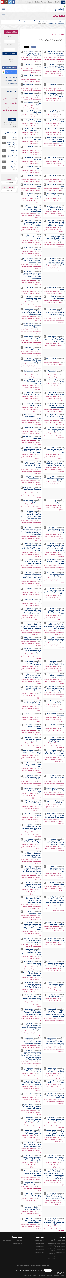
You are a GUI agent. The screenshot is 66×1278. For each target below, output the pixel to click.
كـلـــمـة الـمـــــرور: (9, 46)
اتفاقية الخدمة (29, 1270)
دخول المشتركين (9, 53)
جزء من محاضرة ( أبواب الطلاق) (33, 377)
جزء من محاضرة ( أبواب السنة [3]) (32, 143)
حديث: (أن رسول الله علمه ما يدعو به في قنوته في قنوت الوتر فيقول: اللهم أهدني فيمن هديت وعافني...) (55, 547)
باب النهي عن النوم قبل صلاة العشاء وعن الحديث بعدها (55, 194)
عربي (63, 2)
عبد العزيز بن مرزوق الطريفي (51, 57)
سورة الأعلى (14, 137)
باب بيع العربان (28, 84)
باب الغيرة (30, 175)
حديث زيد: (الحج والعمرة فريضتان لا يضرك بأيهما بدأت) (56, 675)
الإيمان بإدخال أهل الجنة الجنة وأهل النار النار (32, 802)
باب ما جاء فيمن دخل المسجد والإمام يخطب (55, 416)
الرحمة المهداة (39, 1240)
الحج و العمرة (39, 1246)
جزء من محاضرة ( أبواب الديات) (33, 117)
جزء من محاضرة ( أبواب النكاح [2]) (32, 181)
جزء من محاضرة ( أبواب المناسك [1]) (31, 163)
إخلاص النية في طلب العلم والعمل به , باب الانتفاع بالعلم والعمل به (32, 973)
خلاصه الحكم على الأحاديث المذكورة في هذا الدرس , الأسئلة (55, 1119)
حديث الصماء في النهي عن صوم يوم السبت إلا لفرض (33, 739)
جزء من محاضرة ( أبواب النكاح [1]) (55, 181)
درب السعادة (14, 161)
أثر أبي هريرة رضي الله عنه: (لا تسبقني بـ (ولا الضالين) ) (55, 53)
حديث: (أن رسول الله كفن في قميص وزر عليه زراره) (32, 360)
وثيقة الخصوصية (39, 1270)
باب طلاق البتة (28, 371)
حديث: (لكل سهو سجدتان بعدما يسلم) (33, 726)
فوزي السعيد (14, 163)
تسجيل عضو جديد (11, 80)
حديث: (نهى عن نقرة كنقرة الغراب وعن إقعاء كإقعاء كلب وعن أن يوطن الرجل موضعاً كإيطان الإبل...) (32, 576)
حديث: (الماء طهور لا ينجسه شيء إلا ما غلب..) (32, 764)
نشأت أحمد (15, 158)
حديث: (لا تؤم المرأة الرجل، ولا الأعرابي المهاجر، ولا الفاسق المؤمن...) (54, 815)
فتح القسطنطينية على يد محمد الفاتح (57, 501)
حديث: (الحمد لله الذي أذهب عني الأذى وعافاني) (32, 650)
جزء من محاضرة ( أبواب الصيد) (56, 364)
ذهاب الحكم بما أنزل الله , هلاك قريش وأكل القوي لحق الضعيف (33, 1131)
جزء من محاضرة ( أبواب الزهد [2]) (32, 134)
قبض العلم (29, 713)
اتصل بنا (22, 1270)
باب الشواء (30, 287)
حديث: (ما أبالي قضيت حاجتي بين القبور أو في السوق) (55, 478)
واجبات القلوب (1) (12, 156)
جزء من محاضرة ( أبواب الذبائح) (33, 125)
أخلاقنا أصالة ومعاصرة (9, 99)
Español (57, 2)
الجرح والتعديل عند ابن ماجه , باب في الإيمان (32, 963)
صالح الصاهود (14, 139)
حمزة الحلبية (15, 169)
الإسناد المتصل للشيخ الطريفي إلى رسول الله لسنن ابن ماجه (55, 139)
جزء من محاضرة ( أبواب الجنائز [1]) (55, 100)
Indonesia (30, 2)
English (37, 2)
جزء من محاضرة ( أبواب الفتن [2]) (55, 411)
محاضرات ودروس (60, 1243)
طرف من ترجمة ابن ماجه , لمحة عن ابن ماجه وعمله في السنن (32, 940)
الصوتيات (59, 15)
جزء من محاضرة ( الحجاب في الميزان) (31, 1047)
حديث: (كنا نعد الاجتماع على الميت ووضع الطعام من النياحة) (32, 325)
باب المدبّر (30, 146)
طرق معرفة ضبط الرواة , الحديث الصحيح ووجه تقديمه (55, 1095)
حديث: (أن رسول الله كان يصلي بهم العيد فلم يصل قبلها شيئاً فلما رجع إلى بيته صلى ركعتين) (55, 312)
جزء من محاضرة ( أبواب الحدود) (56, 117)
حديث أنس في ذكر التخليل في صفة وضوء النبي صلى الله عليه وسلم (55, 463)
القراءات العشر (39, 1252)
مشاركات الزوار (6, 1240)
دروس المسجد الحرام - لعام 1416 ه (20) (12, 143)
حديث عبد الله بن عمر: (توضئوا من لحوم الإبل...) (32, 416)
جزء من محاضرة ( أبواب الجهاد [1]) (32, 99)
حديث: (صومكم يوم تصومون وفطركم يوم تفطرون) (56, 739)
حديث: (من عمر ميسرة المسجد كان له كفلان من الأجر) (55, 574)
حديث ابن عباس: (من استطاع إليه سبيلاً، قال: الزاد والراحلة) (33, 675)
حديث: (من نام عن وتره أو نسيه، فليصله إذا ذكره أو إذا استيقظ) (32, 260)
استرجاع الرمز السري (10, 77)
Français (44, 2)
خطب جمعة (61, 1249)
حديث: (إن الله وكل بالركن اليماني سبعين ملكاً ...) (32, 702)
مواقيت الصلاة (17, 1243)
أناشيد (53, 1240)
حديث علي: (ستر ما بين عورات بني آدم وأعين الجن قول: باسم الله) (55, 662)
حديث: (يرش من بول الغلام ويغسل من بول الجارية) (32, 662)
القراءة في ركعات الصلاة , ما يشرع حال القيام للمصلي (32, 1069)
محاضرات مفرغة (60, 1246)
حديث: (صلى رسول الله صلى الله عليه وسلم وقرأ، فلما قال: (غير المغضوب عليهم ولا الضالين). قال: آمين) (31, 870)
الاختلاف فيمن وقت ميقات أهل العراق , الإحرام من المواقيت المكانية (55, 1069)
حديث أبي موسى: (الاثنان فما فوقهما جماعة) (32, 840)
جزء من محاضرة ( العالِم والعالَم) (32, 1179)
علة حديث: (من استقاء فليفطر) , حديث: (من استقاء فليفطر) (32, 1220)
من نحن (17, 1270)
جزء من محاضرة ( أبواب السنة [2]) (32, 969)
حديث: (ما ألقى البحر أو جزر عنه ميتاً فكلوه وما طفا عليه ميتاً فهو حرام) (54, 639)
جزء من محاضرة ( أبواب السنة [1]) (55, 145)
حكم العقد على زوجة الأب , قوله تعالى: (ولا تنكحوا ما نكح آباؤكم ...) (32, 1207)
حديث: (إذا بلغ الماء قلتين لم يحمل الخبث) (55, 777)
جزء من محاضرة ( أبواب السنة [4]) (32, 979)
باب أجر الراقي (28, 75)
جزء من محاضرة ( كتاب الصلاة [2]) (55, 807)
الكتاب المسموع (60, 1252)
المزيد (12, 119)
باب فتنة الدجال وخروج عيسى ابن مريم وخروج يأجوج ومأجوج (55, 405)
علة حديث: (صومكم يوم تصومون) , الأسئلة (33, 1195)
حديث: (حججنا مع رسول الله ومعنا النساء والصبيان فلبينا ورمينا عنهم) (54, 688)
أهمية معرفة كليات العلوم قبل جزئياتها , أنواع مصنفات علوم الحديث (31, 1082)
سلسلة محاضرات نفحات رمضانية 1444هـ (10, 109)
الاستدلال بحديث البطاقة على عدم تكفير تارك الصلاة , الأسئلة (32, 1144)
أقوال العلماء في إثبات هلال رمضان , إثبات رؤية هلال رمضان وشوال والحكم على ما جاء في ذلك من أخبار (55, 900)
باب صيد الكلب (51, 358)
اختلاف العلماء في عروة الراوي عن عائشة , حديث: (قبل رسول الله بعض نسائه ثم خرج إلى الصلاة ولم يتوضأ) (55, 1041)
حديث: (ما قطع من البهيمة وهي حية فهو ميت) (32, 489)
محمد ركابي (15, 152)
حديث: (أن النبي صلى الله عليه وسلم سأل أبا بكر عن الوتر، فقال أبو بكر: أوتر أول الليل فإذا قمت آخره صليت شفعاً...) (32, 275)
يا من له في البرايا (13, 167)
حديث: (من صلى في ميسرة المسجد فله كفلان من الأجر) (33, 561)
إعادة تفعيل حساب (11, 83)
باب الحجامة (52, 371)
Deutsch (50, 2)
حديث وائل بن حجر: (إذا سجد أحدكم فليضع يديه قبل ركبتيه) (55, 207)
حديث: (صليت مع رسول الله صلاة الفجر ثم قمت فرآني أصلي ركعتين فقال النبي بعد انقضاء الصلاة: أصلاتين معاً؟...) (31, 531)
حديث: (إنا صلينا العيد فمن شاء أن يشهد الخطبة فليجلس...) (32, 298)
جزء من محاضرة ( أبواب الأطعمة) (55, 293)
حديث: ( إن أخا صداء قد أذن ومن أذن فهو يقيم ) (32, 790)
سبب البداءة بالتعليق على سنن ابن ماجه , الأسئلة (56, 984)
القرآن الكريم (61, 1240)
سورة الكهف (29, 588)
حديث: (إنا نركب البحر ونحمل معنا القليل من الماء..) (32, 751)
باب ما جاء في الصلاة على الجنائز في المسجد (55, 94)
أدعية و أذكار (51, 1253)
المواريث (19, 1240)
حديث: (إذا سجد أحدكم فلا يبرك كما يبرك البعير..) (32, 194)
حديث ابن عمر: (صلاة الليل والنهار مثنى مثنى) (32, 236)
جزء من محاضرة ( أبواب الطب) (56, 377)
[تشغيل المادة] (45, 52)
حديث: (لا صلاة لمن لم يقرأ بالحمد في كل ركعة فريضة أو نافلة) (32, 53)
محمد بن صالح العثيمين (12, 147)
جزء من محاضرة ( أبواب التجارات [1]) (32, 81)
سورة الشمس (13, 150)
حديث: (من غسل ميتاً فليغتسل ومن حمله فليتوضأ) (56, 429)
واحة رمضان (40, 1243)
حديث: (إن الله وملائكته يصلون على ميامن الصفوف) (55, 561)
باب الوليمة (52, 175)
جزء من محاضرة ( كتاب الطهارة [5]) (31, 433)
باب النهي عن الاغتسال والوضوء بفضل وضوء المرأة (32, 381)
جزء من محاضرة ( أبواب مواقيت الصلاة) (54, 190)
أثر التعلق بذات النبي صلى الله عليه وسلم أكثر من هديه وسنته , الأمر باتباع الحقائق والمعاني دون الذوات (32, 926)
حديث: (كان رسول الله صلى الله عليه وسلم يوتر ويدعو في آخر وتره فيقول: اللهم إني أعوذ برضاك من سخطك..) (31, 547)
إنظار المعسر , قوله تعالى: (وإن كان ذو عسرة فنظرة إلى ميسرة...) (32, 1119)
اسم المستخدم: (9, 38)
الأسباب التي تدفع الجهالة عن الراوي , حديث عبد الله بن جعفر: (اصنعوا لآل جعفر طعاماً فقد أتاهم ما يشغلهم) (54, 1012)
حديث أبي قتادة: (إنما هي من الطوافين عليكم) (32, 777)
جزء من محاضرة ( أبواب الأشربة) (33, 605)
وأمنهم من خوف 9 (10, 103)
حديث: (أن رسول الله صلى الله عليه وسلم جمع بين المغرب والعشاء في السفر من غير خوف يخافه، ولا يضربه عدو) (31, 514)
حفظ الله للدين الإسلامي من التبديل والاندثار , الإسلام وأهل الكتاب (32, 1106)
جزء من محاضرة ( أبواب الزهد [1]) (55, 134)
